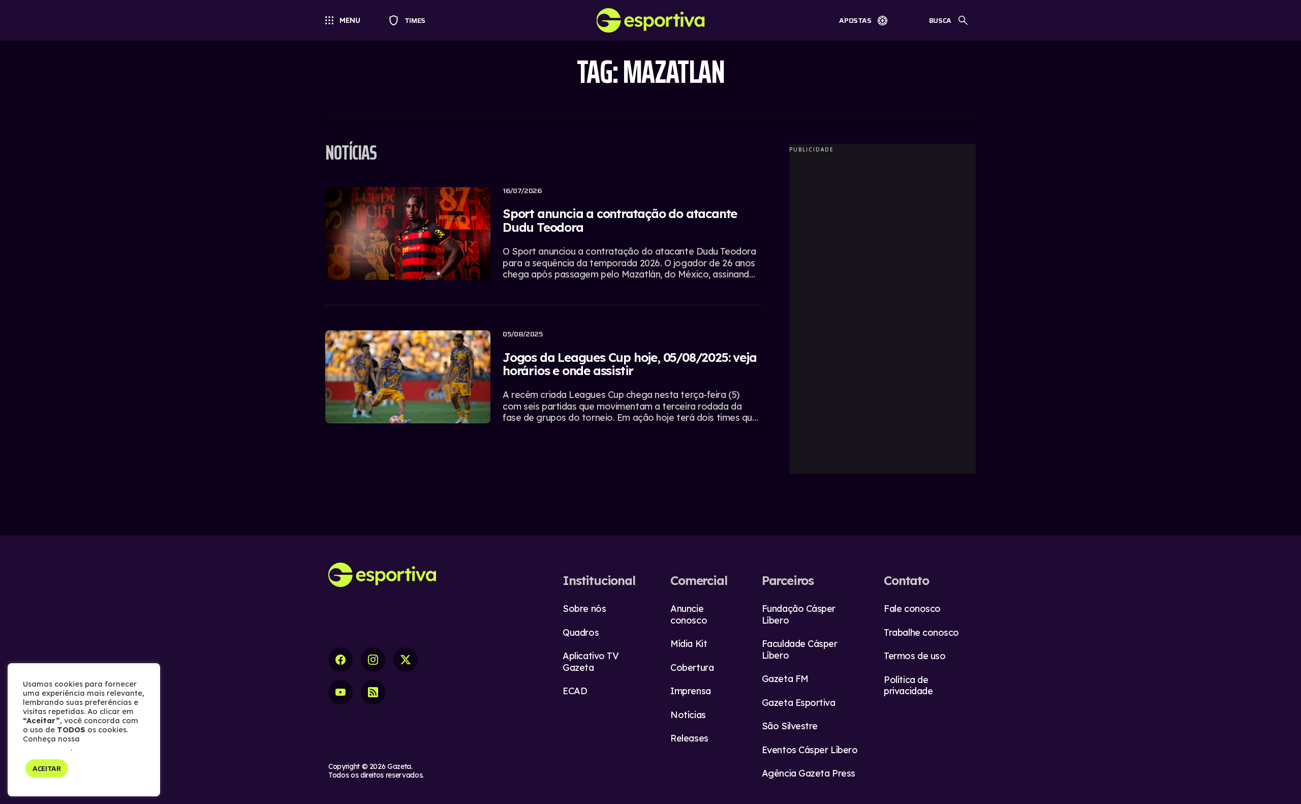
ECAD (575, 691)
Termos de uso (914, 656)
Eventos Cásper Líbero (810, 750)
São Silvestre (790, 726)
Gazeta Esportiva (798, 702)
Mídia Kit (688, 644)
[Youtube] (340, 692)
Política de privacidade (908, 685)
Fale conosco (912, 608)
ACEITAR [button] (47, 768)
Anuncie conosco (688, 614)
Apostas (855, 20)
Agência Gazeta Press (808, 773)
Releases (689, 738)
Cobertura (692, 667)
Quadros (581, 632)
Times (410, 20)
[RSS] (373, 692)
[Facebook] (340, 659)
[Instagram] (373, 659)
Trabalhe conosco (921, 632)
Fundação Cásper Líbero (798, 614)
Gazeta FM (785, 679)
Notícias (687, 715)
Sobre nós (584, 608)
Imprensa (690, 691)
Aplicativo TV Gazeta (590, 661)
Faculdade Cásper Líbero (800, 649)
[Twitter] (405, 659)
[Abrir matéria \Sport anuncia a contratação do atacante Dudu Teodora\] (543, 240)
